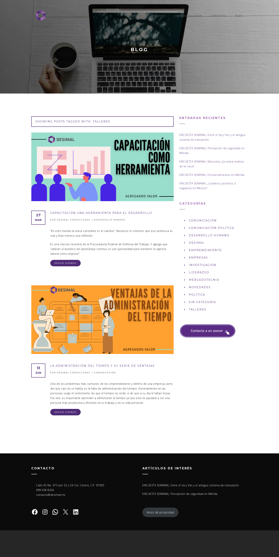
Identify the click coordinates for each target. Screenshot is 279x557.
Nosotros (134, 15)
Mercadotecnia (204, 280)
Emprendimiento (205, 250)
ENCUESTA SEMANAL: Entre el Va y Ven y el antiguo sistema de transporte (190, 485)
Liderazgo (199, 272)
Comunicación (105, 372)
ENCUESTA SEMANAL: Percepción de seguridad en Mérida (180, 494)
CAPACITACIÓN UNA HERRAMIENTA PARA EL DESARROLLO (101, 213)
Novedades (200, 287)
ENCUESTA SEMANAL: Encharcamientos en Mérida (211, 175)
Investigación (202, 265)
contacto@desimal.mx (50, 495)
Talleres (197, 309)
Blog (239, 15)
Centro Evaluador (188, 15)
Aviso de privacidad (160, 512)
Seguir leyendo (65, 263)
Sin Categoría (202, 302)
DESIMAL (197, 242)
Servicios (158, 15)
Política (197, 294)
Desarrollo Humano (109, 220)
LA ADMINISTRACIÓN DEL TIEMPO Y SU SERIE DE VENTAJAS (102, 365)
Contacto (218, 15)
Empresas (198, 257)
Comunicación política (211, 228)
